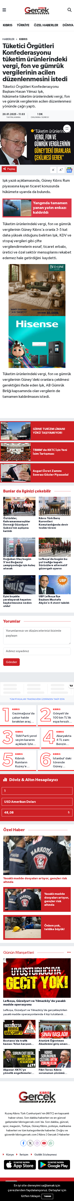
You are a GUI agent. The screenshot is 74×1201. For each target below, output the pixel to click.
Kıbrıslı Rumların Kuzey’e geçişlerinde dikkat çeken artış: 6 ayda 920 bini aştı (24, 763)
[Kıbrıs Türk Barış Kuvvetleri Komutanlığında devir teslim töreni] (55, 506)
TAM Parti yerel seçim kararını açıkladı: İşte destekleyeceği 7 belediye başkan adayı (26, 740)
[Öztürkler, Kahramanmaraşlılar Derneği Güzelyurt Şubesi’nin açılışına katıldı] (19, 506)
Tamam (47, 1196)
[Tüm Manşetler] (69, 952)
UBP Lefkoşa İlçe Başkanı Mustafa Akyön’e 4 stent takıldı (54, 599)
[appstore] (20, 1165)
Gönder (11, 662)
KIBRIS (7, 25)
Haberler (8, 39)
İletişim (24, 1154)
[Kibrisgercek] (37, 10)
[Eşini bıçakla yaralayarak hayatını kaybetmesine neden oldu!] (19, 584)
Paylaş (11, 169)
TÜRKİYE (23, 25)
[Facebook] (23, 1143)
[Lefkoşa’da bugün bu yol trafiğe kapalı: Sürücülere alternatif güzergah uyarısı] (55, 547)
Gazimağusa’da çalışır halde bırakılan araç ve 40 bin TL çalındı (23, 718)
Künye (10, 1154)
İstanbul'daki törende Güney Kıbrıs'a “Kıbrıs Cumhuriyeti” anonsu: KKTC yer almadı (62, 763)
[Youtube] (44, 1143)
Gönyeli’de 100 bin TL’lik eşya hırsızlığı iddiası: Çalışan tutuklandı (62, 718)
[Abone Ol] (69, 170)
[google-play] (54, 1165)
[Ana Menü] (4, 10)
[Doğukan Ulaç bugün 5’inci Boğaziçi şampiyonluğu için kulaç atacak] (19, 547)
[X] (30, 1143)
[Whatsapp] (51, 1143)
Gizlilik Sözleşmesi (45, 1154)
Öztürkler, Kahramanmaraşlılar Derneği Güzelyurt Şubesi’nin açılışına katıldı (16, 524)
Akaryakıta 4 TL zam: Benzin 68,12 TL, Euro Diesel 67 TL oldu (64, 740)
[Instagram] (37, 1143)
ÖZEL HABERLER (46, 25)
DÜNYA (68, 25)
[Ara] (70, 10)
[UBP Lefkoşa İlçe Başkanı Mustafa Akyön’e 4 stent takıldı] (55, 584)
